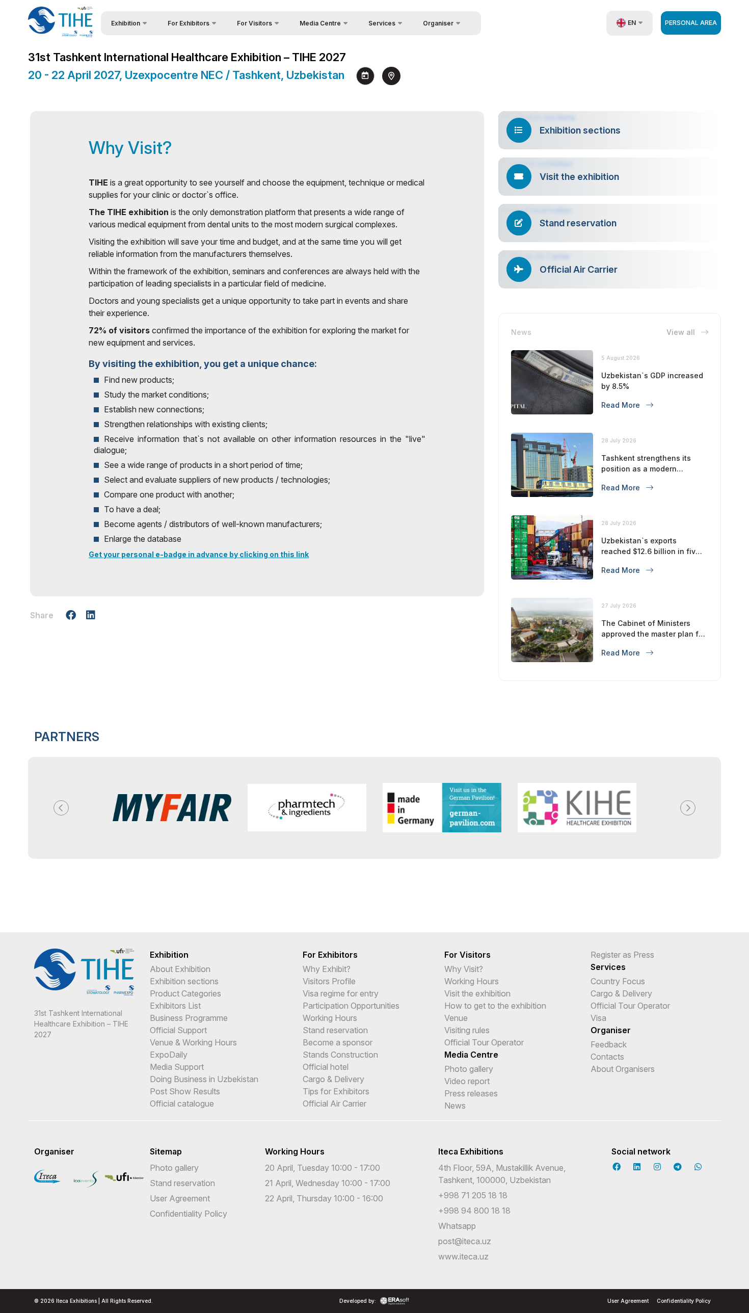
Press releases (471, 1093)
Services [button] (381, 23)
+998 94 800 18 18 (474, 1210)
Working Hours (330, 1018)
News (455, 1105)
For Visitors (467, 955)
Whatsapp (457, 1226)
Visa (598, 1018)
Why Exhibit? (327, 969)
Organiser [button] (438, 23)
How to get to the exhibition (495, 1006)
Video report (467, 1081)
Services (608, 967)
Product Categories (185, 993)
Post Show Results (185, 1091)
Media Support (177, 1067)
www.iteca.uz (463, 1256)
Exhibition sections (184, 981)
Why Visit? (463, 969)
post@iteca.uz (464, 1241)
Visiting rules (467, 1030)
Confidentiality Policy (188, 1214)
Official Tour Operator (484, 1042)
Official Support (178, 1030)
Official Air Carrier (334, 1103)
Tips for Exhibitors (336, 1091)
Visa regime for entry (341, 993)
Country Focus (618, 981)
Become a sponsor (337, 1042)
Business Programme (189, 1018)
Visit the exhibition (477, 993)
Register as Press (622, 955)
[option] (172, 807)
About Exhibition (180, 969)
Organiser (611, 1030)
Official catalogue (182, 1103)
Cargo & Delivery (333, 1079)
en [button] (632, 23)
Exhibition (169, 955)
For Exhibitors (330, 955)
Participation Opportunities (351, 1006)
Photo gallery (468, 1069)
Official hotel (326, 1067)
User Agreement (180, 1198)
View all (681, 332)
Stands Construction (340, 1054)
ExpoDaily (169, 1054)
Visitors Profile (329, 981)
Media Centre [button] (320, 23)
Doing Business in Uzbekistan (204, 1079)
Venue (456, 1018)
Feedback (609, 1044)
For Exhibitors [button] (188, 23)
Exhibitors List (175, 1006)
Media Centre (471, 1054)
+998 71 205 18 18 (472, 1195)
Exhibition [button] (125, 23)
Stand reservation (335, 1030)
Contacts (607, 1057)
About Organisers (623, 1069)
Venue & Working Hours (193, 1042)
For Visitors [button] (254, 23)
